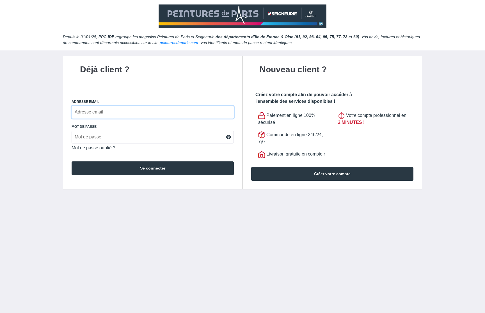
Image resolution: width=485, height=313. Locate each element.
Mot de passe (84, 127)
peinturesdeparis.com (179, 42)
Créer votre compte (332, 173)
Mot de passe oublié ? (93, 147)
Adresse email (85, 102)
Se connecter (152, 168)
